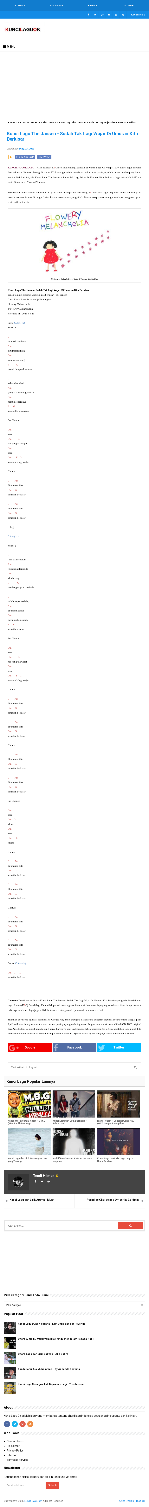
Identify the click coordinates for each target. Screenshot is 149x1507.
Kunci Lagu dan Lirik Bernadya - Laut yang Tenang (27, 1160)
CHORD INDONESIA (29, 122)
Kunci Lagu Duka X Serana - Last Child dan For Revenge (51, 1323)
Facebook (74, 1047)
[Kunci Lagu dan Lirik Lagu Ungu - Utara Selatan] (118, 1141)
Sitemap (12, 1455)
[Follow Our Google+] (102, 15)
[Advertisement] (74, 84)
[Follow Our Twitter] (95, 15)
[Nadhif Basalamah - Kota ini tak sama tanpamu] (74, 1141)
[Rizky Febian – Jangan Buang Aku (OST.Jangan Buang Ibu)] (118, 1104)
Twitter (118, 1047)
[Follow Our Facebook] (88, 15)
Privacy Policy (15, 1450)
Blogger (140, 1500)
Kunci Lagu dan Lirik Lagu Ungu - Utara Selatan (115, 1160)
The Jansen (49, 122)
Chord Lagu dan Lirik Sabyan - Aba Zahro (43, 1353)
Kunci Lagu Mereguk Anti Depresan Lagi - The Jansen (51, 1384)
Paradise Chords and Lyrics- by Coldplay (113, 1199)
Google (30, 1047)
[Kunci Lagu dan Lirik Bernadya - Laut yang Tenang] (29, 1141)
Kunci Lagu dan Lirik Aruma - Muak (32, 1199)
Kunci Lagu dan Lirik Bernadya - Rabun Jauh (70, 1122)
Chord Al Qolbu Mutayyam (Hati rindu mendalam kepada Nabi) (56, 1338)
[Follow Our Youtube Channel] (109, 15)
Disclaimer (13, 1445)
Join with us (138, 15)
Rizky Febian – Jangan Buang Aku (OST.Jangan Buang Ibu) (115, 1122)
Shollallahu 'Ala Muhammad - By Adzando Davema (49, 1369)
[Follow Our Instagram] (116, 15)
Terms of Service (17, 1459)
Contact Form (15, 1441)
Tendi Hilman (43, 1176)
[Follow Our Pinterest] (123, 15)
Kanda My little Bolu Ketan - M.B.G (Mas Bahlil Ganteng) (26, 1122)
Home (11, 122)
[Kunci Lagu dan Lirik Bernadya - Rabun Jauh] (74, 1104)
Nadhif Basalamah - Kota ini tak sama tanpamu (72, 1160)
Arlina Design (126, 1500)
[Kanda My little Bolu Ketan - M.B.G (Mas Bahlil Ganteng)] (29, 1104)
